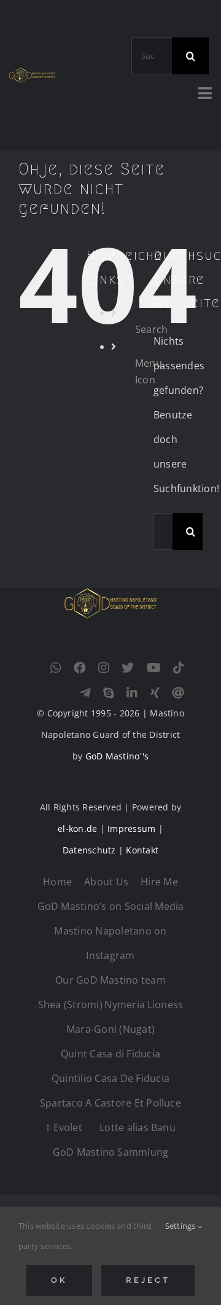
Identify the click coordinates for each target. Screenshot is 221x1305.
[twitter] (128, 668)
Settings (181, 1225)
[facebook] (80, 668)
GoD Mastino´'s (117, 756)
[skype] (108, 693)
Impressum (131, 828)
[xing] (155, 693)
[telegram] (85, 693)
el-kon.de (77, 828)
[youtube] (154, 668)
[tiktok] (178, 668)
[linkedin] (132, 693)
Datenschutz (89, 850)
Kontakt (142, 850)
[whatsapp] (55, 668)
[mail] (178, 693)
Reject (147, 1280)
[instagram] (103, 668)
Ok (59, 1280)
